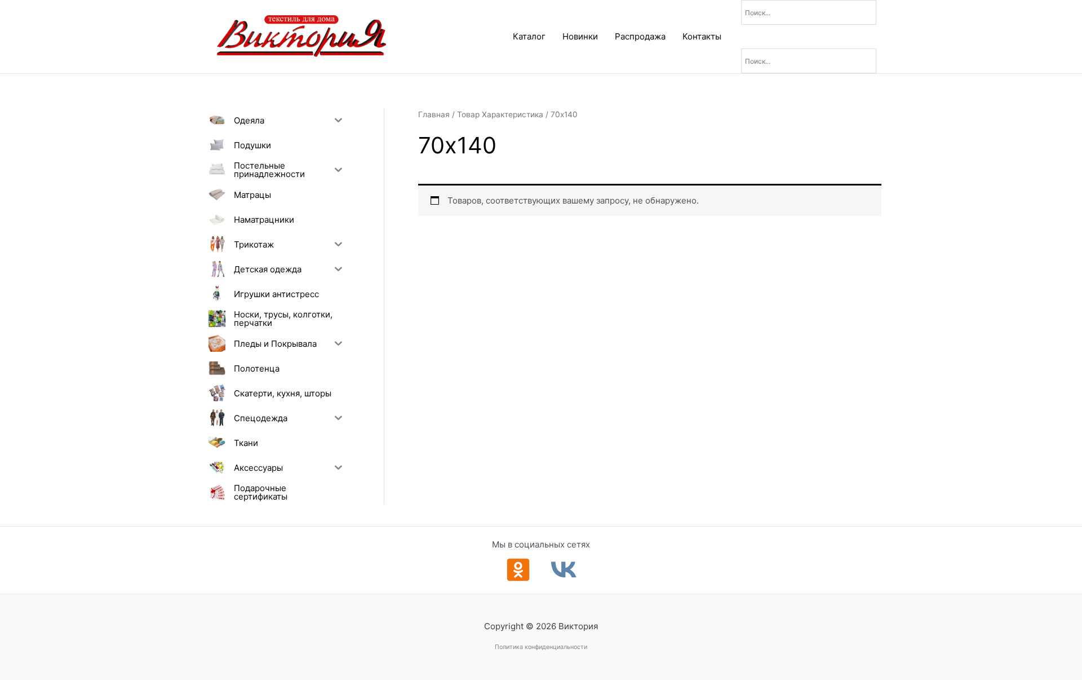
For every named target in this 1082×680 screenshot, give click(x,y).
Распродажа (640, 36)
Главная (434, 114)
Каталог (529, 36)
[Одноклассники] (518, 569)
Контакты (701, 36)
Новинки (580, 36)
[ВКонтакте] (564, 569)
